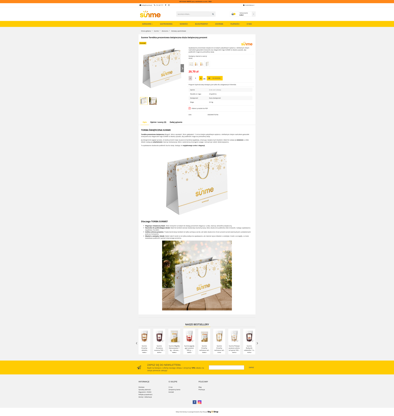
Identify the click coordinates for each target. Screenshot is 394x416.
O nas (249, 24)
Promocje (202, 390)
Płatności (234, 24)
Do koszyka (216, 78)
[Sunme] (246, 43)
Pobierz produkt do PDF (200, 108)
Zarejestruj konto (174, 390)
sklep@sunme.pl (147, 5)
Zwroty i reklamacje (145, 397)
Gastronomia (166, 24)
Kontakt (171, 392)
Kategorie (147, 24)
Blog (200, 387)
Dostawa (219, 24)
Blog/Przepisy (201, 24)
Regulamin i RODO (145, 392)
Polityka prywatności (145, 394)
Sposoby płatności (145, 390)
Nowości (184, 24)
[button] (144, 381)
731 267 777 (159, 5)
